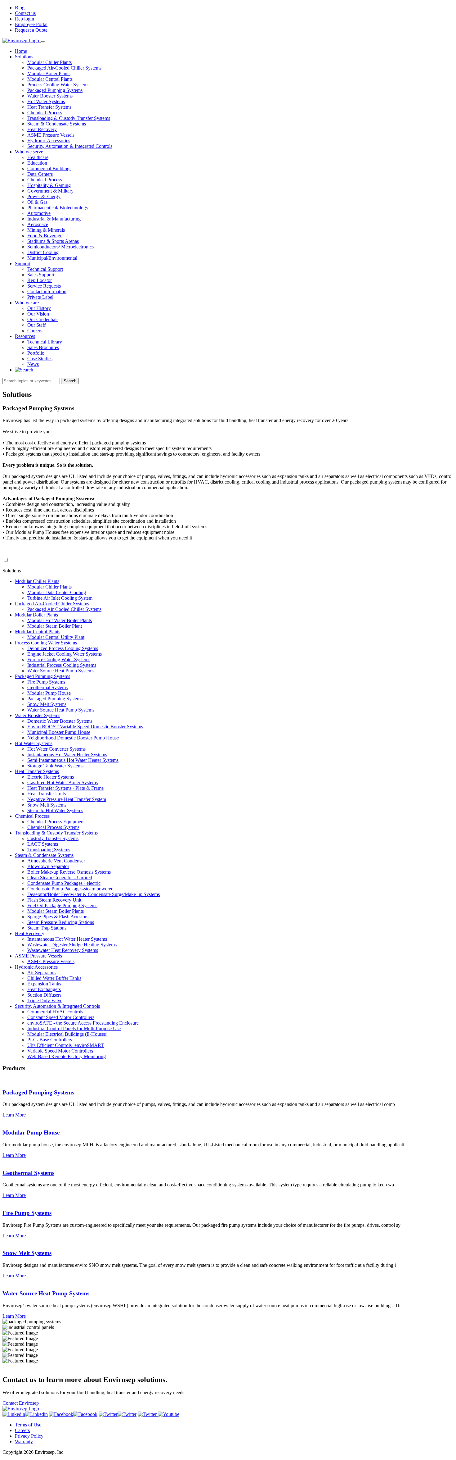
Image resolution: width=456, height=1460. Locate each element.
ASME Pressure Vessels (50, 135)
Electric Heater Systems (50, 777)
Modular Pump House (49, 693)
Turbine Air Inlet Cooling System (59, 598)
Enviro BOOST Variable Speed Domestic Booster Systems (85, 726)
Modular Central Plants (50, 79)
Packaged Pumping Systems (55, 90)
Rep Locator (39, 280)
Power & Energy (43, 196)
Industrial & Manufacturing (54, 218)
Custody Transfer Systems (52, 838)
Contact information (46, 291)
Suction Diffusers (44, 995)
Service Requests (44, 286)
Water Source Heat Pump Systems (60, 670)
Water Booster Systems (50, 95)
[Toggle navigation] (42, 42)
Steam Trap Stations (46, 927)
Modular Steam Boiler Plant (54, 626)
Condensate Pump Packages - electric (64, 883)
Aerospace (37, 224)
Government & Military (50, 190)
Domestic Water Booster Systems (59, 721)
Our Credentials (42, 319)
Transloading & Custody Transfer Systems (68, 118)
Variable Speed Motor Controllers (60, 1050)
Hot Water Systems (46, 101)
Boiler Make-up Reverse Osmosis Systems (69, 872)
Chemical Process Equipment (56, 821)
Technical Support (45, 269)
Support (22, 263)
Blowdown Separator (48, 866)
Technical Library (44, 341)
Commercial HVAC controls (55, 1011)
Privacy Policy (29, 1436)
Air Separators (41, 972)
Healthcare (37, 157)
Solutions (24, 56)
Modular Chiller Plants (49, 62)
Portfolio (35, 353)
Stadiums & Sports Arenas (53, 241)
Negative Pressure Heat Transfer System (66, 799)
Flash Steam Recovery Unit (54, 900)
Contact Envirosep (20, 1403)
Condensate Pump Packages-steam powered (70, 888)
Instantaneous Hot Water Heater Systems (67, 754)
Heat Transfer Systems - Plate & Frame (65, 788)
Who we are (27, 302)
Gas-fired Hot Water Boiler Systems (62, 782)
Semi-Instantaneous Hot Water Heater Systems (72, 760)
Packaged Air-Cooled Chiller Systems (64, 67)
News (33, 364)
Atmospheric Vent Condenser (56, 860)
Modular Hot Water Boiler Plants (59, 620)
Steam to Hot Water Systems (55, 810)
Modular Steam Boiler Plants (55, 911)
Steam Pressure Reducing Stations (60, 922)
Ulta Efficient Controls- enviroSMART (65, 1045)
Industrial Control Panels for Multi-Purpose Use (74, 1028)
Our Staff (36, 325)
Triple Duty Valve (44, 1000)
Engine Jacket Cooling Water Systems (64, 654)
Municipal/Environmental (52, 258)
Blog (20, 7)
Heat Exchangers (44, 989)
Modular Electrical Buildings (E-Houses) (67, 1034)
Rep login (24, 18)
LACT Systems (42, 844)
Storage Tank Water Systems (55, 765)
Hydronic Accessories (48, 140)
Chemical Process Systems (53, 827)
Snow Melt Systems (46, 704)
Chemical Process (44, 112)
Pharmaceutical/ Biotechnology (57, 207)
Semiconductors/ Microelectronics (60, 246)
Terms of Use (28, 1424)
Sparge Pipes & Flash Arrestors (57, 916)
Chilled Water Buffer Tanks (54, 978)
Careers (34, 330)
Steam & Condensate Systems (56, 123)
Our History (39, 308)
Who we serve (29, 151)
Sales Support (40, 274)
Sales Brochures (43, 347)
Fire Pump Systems (46, 682)
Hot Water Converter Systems (56, 749)
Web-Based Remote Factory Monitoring (66, 1056)
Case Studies (39, 358)
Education (37, 163)
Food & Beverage (44, 235)
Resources (25, 336)
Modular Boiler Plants (48, 73)
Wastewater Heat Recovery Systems (62, 950)
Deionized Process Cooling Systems (62, 648)
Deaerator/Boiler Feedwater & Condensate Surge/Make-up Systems (93, 894)
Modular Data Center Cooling (56, 592)
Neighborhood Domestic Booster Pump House (73, 737)
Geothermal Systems (47, 687)
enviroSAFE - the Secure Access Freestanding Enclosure (83, 1023)
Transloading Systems (48, 849)
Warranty (24, 1441)
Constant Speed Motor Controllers (60, 1017)
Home (21, 51)
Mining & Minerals (46, 230)
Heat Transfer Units (46, 793)
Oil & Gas (37, 202)
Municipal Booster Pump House (58, 732)
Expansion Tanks (44, 983)
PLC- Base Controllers (49, 1039)
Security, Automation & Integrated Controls (69, 146)
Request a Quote (31, 30)
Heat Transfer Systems (49, 107)
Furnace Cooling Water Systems (58, 659)
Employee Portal (31, 24)
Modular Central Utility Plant (55, 637)
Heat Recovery (42, 129)
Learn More (14, 1114)
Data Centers (40, 174)
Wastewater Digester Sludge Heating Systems (72, 944)
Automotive (39, 213)
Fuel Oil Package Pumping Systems (62, 905)
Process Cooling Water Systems (58, 84)
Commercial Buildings (49, 168)
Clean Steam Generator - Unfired (59, 877)
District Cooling (43, 252)
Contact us (25, 13)
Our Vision (38, 313)
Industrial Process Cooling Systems (61, 665)
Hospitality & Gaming (49, 185)
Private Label (40, 297)
